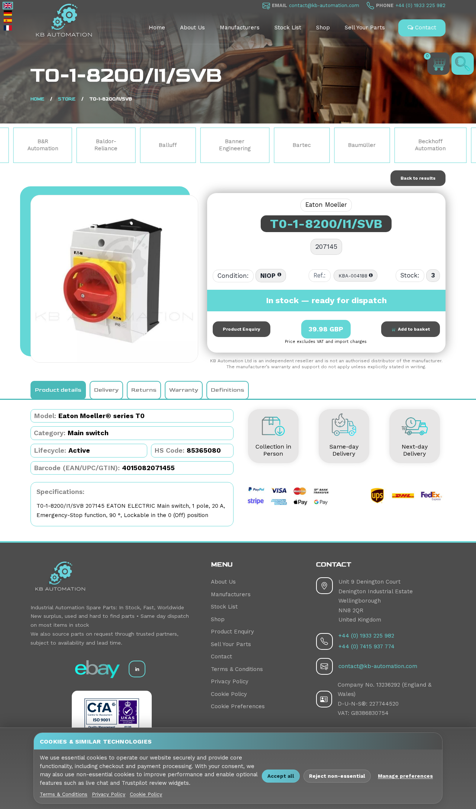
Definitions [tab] (227, 390)
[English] (7, 6)
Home (157, 27)
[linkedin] (137, 669)
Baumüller (320, 145)
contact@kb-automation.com (324, 5)
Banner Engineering (193, 145)
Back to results (418, 178)
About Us (192, 27)
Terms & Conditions (237, 669)
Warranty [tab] (183, 390)
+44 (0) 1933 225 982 (420, 5)
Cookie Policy (229, 694)
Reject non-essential (337, 776)
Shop (323, 27)
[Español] (7, 20)
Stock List (287, 27)
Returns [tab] (144, 390)
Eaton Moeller (326, 205)
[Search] (462, 63)
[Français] (7, 28)
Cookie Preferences (238, 706)
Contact (424, 27)
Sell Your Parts (365, 27)
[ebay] (97, 669)
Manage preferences (405, 776)
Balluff (125, 145)
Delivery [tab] (106, 390)
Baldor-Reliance (63, 145)
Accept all (280, 776)
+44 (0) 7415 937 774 (366, 646)
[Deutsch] (7, 13)
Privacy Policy (229, 681)
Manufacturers (240, 27)
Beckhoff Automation (388, 145)
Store (66, 99)
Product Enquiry (241, 329)
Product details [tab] (58, 390)
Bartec (259, 145)
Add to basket (413, 329)
